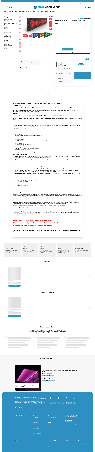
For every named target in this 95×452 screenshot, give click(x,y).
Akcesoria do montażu (8, 32)
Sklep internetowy (47, 446)
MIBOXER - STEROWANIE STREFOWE (10, 23)
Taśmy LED (6, 20)
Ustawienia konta (36, 417)
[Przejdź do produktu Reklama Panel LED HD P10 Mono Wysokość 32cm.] (14, 273)
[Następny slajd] (88, 59)
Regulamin (35, 431)
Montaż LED (35, 430)
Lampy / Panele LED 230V (8, 36)
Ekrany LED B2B (35, 426)
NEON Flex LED (6, 24)
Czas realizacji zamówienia (53, 419)
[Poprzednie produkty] (5, 277)
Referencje (50, 425)
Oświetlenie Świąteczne (8, 45)
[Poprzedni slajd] (86, 59)
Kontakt (56, 1)
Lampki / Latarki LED (7, 37)
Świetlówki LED (6, 43)
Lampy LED (6, 35)
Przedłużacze (6, 39)
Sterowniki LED (6, 28)
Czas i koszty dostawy (52, 417)
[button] (75, 49)
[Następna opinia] (89, 340)
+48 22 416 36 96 (20, 415)
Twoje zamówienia (36, 415)
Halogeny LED (6, 44)
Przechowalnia (36, 419)
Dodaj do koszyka (68, 49)
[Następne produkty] (89, 277)
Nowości (5, 46)
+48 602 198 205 (48, 380)
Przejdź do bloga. (20, 386)
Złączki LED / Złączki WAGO (9, 29)
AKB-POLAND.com (7, 14)
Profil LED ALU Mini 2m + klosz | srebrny (70, 63)
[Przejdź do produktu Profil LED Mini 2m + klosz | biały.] (14, 303)
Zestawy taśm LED (7, 25)
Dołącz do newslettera (70, 422)
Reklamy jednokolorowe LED (24, 14)
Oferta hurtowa (36, 425)
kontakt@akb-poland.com (85, 3)
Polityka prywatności (37, 433)
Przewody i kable (7, 31)
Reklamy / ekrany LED (15, 14)
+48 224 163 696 (48, 375)
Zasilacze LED (6, 22)
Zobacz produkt (14, 285)
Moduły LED (6, 40)
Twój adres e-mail (68, 420)
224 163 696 (75, 3)
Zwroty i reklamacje (36, 435)
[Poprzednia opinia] (5, 340)
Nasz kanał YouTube (37, 428)
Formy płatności (51, 415)
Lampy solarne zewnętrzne (9, 33)
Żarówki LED (6, 41)
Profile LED (6, 27)
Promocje (6, 48)
